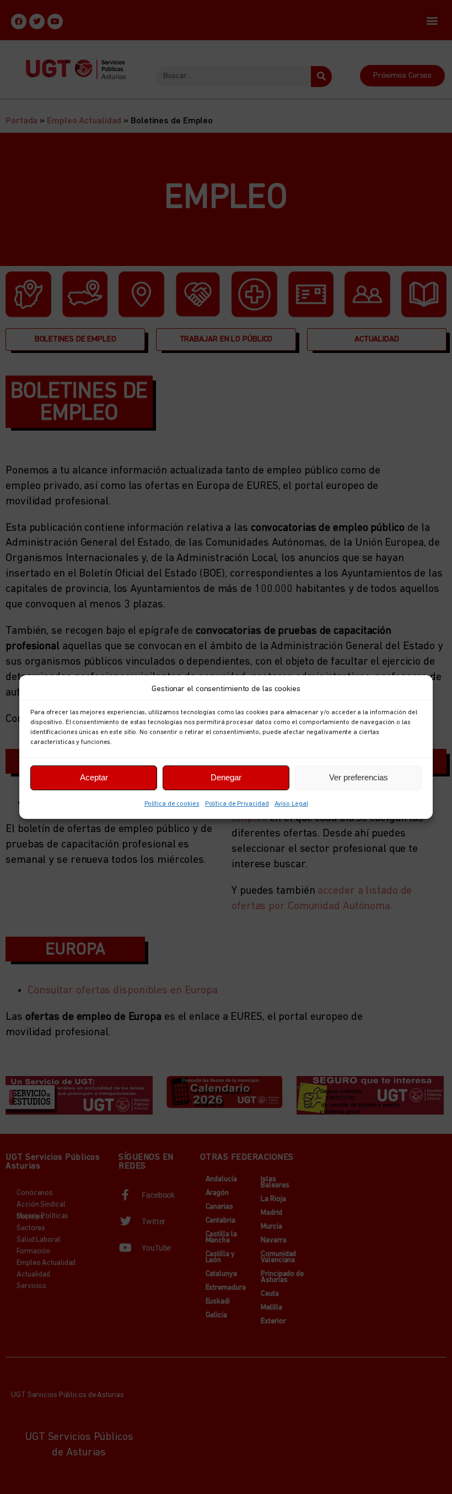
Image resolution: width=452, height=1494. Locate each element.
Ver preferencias (358, 777)
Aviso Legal (291, 804)
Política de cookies (172, 804)
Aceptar (94, 777)
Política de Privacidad (237, 804)
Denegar (226, 777)
